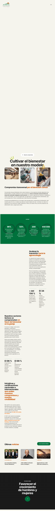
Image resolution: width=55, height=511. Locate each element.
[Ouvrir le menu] (51, 4)
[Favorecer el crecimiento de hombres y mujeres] (27, 499)
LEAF (6, 420)
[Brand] (6, 4)
